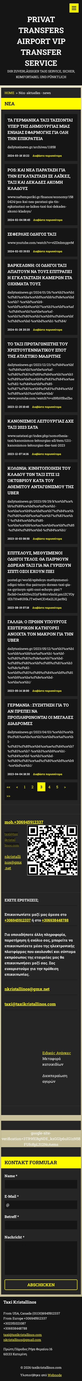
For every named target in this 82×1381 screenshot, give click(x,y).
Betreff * (12, 1216)
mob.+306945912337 (24, 822)
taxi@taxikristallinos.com (30, 1004)
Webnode (55, 1375)
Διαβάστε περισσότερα (47, 155)
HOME (9, 93)
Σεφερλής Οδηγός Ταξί (32, 234)
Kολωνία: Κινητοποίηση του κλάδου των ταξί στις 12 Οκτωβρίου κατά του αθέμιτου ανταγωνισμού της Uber (41, 480)
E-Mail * (12, 1196)
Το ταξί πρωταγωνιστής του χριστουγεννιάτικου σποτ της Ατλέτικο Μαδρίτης (38, 350)
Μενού (74, 8)
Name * (11, 1175)
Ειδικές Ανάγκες (56, 1052)
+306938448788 (55, 920)
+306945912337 (18, 920)
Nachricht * (14, 1237)
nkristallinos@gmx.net (13, 862)
